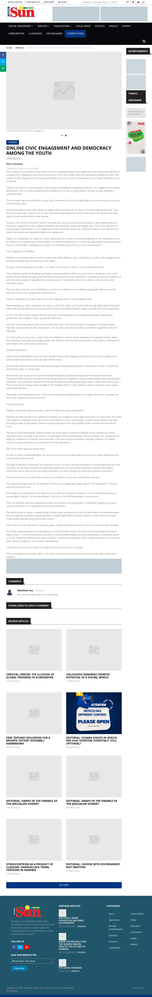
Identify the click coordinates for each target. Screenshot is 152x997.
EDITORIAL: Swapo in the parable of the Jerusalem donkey (31, 802)
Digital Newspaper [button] (20, 26)
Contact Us (138, 988)
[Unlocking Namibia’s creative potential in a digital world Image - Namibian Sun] (94, 650)
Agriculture (114, 920)
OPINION (19, 48)
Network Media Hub (34, 988)
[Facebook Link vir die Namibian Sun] (14, 947)
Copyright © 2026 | (15, 988)
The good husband (70, 967)
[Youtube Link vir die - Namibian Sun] (27, 947)
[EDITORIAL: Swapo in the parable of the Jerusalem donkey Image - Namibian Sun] (34, 776)
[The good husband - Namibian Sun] (62, 963)
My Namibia (11, 991)
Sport (111, 914)
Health (113, 26)
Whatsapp (49, 2)
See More (64, 885)
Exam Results (33, 2)
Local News (83, 26)
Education (135, 926)
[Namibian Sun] (32, 911)
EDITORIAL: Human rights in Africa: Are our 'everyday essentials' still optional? (91, 740)
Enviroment (136, 932)
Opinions (113, 935)
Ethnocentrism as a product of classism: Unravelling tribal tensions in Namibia (29, 867)
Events (126, 26)
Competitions (75, 34)
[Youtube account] (138, 2)
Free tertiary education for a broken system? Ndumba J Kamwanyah (28, 740)
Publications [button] (62, 26)
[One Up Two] (143, 2)
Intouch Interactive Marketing (59, 988)
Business (113, 942)
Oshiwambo (115, 948)
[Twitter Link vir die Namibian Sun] (20, 947)
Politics (99, 26)
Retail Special (15, 2)
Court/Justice (136, 914)
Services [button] (42, 26)
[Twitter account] (133, 2)
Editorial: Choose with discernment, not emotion (93, 865)
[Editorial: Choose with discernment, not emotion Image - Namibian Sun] (94, 840)
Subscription (16, 34)
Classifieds (35, 34)
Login (63, 2)
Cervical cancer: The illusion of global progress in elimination (30, 676)
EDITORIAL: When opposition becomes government (71, 920)
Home (9, 48)
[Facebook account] (128, 2)
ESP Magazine (54, 34)
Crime (133, 920)
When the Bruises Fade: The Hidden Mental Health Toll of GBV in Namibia (73, 945)
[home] (28, 11)
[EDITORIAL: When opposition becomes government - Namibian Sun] (62, 913)
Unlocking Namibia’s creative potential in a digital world (88, 676)
